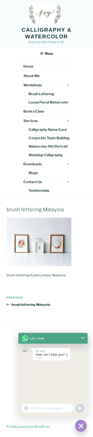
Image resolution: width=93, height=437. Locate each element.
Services (30, 121)
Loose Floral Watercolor (49, 102)
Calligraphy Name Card (48, 130)
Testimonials (39, 190)
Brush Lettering (41, 94)
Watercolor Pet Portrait (48, 146)
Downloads (32, 164)
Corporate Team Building (49, 138)
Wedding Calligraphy (46, 155)
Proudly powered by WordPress (28, 426)
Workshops (32, 85)
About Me (31, 76)
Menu (49, 53)
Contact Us (32, 182)
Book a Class (33, 111)
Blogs (33, 173)
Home (28, 66)
